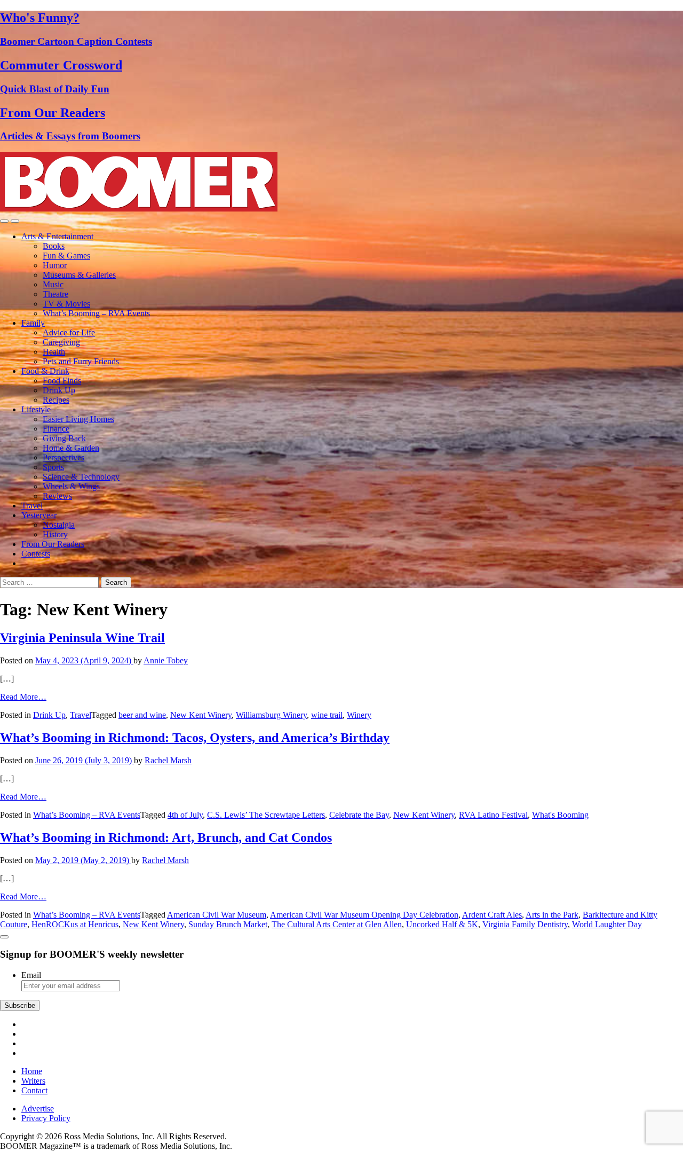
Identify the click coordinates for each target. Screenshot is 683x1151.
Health (54, 351)
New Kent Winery (201, 714)
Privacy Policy (45, 1118)
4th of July (185, 814)
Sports (53, 467)
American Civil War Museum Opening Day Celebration (364, 914)
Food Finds (62, 380)
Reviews (57, 495)
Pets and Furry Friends (81, 361)
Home (31, 1071)
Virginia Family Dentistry (525, 924)
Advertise (37, 1108)
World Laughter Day (607, 924)
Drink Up (59, 390)
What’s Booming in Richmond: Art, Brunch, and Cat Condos (166, 837)
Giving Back (64, 438)
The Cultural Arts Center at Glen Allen (337, 924)
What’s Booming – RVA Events (96, 313)
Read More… (23, 696)
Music (53, 284)
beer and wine (142, 714)
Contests (35, 553)
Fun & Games (66, 255)
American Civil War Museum (216, 914)
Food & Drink (45, 370)
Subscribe (19, 1005)
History (55, 534)
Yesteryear (39, 515)
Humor (55, 265)
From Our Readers (52, 544)
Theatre (55, 294)
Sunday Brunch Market (227, 924)
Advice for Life (69, 332)
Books (54, 245)
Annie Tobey (166, 660)
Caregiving (61, 342)
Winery (359, 714)
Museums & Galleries (79, 274)
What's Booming (560, 814)
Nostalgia (59, 524)
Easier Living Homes (78, 419)
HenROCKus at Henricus (74, 924)
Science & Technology (81, 476)
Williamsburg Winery (271, 714)
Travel (32, 505)
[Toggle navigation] (4, 221)
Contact (34, 1090)
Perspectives (63, 457)
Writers (33, 1080)
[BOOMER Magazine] (138, 208)
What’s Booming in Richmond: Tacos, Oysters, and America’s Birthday (195, 738)
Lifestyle (36, 409)
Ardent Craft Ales (492, 914)
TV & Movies (66, 303)
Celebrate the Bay (359, 814)
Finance (56, 428)
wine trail (327, 714)
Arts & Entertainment (57, 236)
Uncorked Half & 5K (442, 924)
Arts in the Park (552, 914)
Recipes (56, 399)
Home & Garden (71, 447)
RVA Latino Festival (493, 814)
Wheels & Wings (71, 486)
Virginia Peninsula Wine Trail (82, 638)
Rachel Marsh (168, 760)
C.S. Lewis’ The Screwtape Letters (266, 814)
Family (33, 322)
